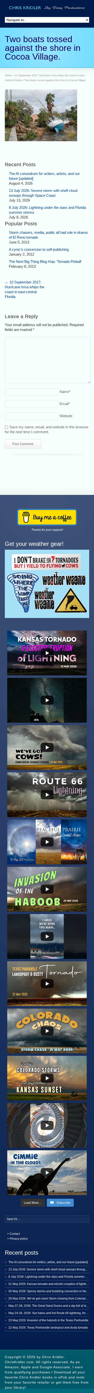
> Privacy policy (17, 1238)
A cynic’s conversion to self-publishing (39, 249)
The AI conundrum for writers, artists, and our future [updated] (48, 1262)
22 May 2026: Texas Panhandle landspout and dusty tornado (48, 1327)
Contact (15, 1234)
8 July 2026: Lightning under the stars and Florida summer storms (51, 1276)
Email (65, 404)
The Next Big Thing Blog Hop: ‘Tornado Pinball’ (45, 261)
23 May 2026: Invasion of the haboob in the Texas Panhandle (48, 1320)
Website (66, 416)
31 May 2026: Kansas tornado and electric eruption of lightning (49, 1284)
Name (65, 392)
